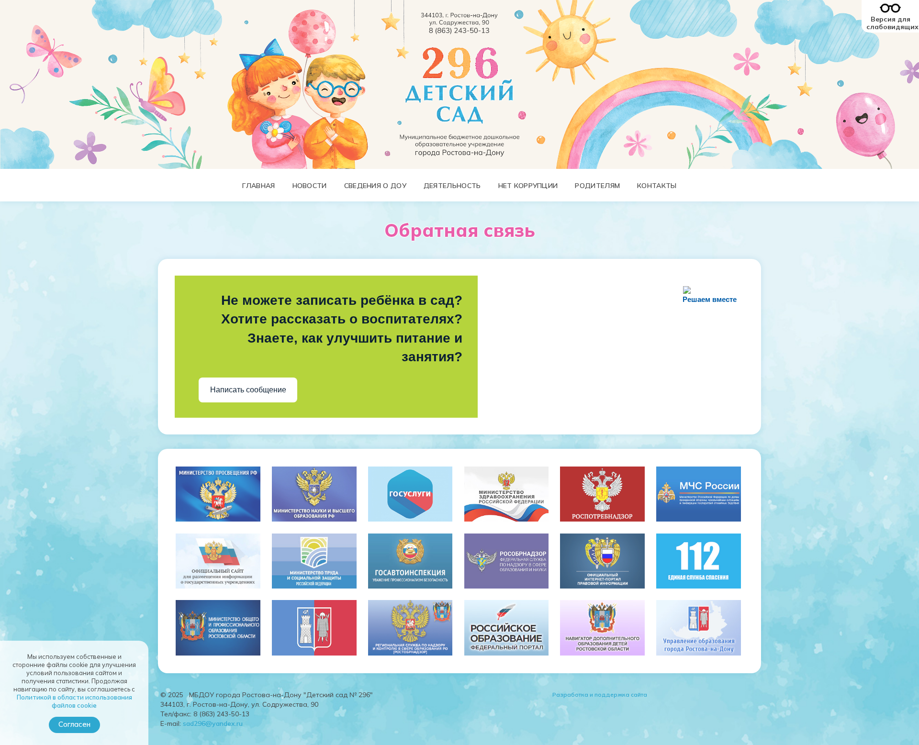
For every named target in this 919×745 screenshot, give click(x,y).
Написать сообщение (248, 390)
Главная (258, 185)
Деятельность (452, 185)
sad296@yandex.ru (213, 723)
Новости (309, 185)
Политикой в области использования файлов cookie (74, 701)
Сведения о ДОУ (375, 185)
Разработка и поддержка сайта (599, 694)
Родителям (597, 185)
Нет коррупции (528, 185)
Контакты (656, 185)
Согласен (74, 724)
